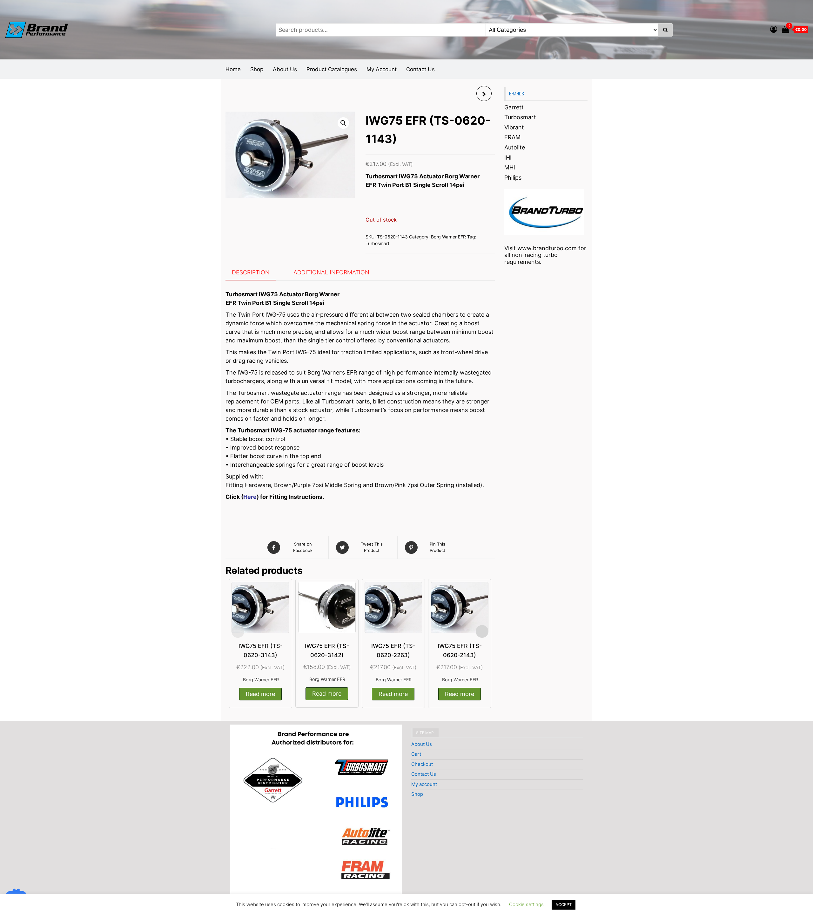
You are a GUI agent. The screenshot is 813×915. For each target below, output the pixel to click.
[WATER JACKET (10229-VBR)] (484, 93)
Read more (260, 694)
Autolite (514, 147)
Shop (256, 69)
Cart (416, 754)
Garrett (514, 107)
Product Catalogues (331, 69)
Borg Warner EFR (448, 236)
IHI (508, 157)
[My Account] (773, 29)
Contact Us (420, 69)
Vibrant (514, 127)
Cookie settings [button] (526, 904)
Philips (512, 177)
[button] (343, 123)
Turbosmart (377, 243)
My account (424, 784)
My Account (381, 69)
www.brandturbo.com (547, 248)
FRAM (512, 137)
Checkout (422, 764)
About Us (285, 69)
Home (233, 69)
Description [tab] (251, 272)
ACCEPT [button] (563, 904)
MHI (509, 167)
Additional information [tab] (331, 272)
